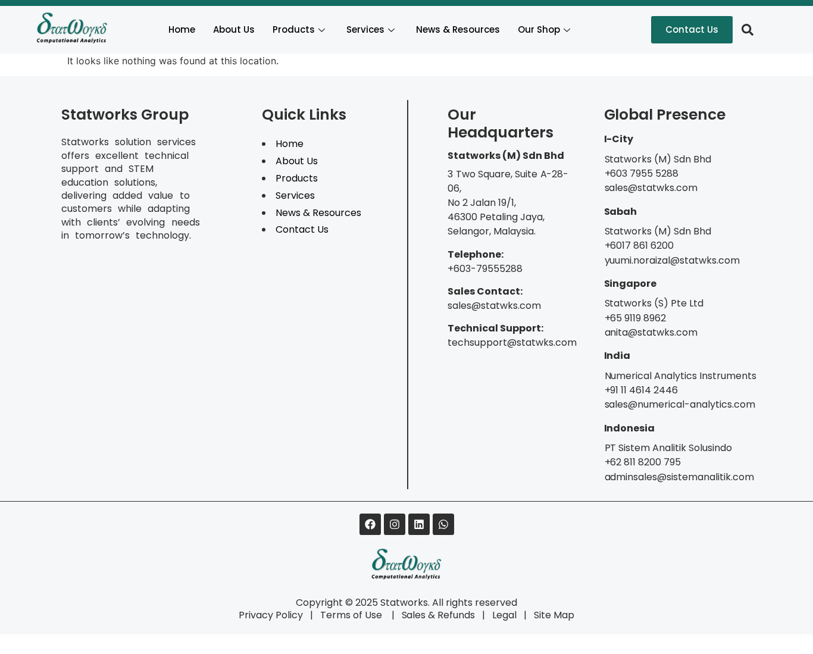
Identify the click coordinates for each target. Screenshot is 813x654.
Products (294, 29)
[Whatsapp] (443, 524)
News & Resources (458, 29)
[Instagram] (394, 524)
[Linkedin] (419, 524)
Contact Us (302, 229)
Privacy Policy (271, 615)
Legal (504, 615)
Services (365, 29)
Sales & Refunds (434, 615)
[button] (747, 30)
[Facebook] (370, 524)
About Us (234, 29)
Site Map (554, 615)
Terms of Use (352, 615)
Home (181, 29)
